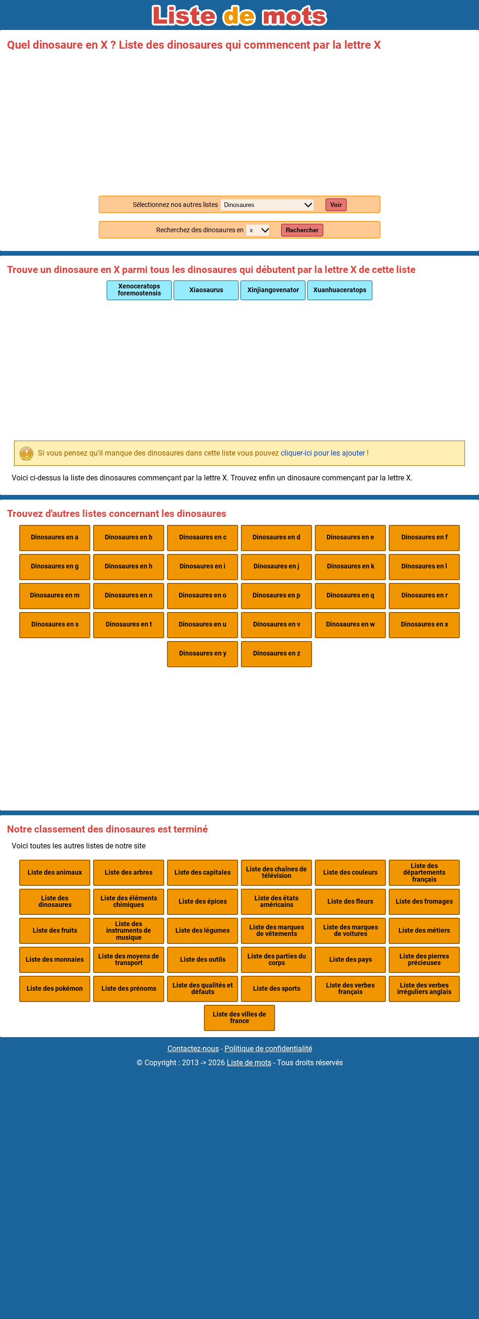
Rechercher (302, 230)
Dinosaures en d (276, 537)
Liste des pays (350, 960)
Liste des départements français (424, 873)
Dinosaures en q (350, 595)
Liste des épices (203, 902)
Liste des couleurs (350, 873)
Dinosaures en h (128, 566)
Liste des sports (276, 989)
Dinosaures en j (276, 566)
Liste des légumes (202, 931)
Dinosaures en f (424, 537)
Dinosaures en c (202, 537)
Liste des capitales (202, 873)
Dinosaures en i (202, 566)
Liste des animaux (55, 873)
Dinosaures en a (55, 537)
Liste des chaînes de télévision (276, 872)
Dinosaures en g (55, 566)
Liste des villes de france (239, 1017)
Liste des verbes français (350, 988)
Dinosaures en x (424, 624)
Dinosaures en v (276, 624)
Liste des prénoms (129, 989)
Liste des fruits (55, 931)
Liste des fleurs (350, 902)
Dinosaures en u (202, 624)
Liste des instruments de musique (128, 931)
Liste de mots (249, 1062)
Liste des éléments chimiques (129, 901)
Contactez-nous (193, 1048)
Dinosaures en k (350, 566)
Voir (336, 204)
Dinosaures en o (202, 595)
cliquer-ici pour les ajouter (323, 453)
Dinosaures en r (424, 595)
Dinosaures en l (424, 566)
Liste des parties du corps (276, 959)
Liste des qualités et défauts (203, 988)
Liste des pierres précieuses (424, 959)
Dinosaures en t (129, 624)
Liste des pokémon (55, 989)
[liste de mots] (239, 15)
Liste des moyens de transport (128, 959)
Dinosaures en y (202, 653)
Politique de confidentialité (268, 1048)
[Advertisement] (239, 120)
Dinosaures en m (55, 595)
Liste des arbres (128, 873)
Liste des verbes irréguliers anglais (424, 988)
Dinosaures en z (276, 653)
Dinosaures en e (350, 537)
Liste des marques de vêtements (276, 930)
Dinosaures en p (276, 595)
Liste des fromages (424, 902)
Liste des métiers (424, 931)
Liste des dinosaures (55, 901)
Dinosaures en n (128, 595)
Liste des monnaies (55, 960)
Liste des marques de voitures (350, 930)
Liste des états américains (276, 901)
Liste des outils (202, 960)
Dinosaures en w (350, 624)
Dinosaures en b (128, 537)
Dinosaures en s (55, 624)
